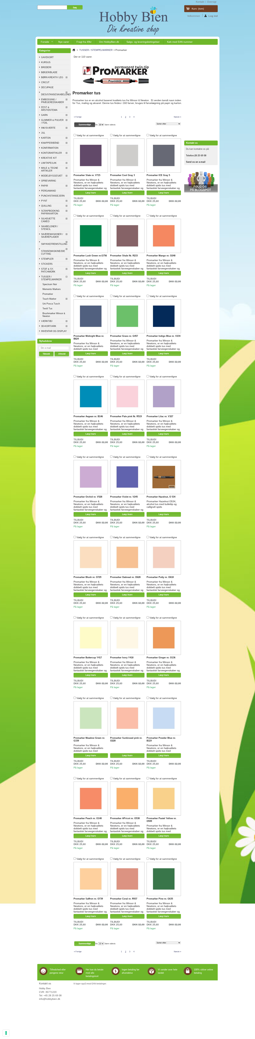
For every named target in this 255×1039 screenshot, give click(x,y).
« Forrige (78, 117)
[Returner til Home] (74, 50)
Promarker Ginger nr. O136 (161, 657)
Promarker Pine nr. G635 (160, 898)
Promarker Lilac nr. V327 (160, 416)
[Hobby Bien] (134, 20)
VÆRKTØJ (46, 321)
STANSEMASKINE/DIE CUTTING (53, 252)
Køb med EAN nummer (180, 41)
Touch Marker (49, 299)
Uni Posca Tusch (51, 303)
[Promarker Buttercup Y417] (91, 638)
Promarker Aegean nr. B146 (88, 416)
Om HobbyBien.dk (109, 41)
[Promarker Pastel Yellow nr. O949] (164, 799)
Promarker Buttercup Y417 (88, 657)
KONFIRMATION (49, 148)
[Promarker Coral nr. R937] (127, 879)
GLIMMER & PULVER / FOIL (52, 121)
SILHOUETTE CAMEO (48, 220)
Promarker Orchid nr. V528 (88, 496)
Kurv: (198, 8)
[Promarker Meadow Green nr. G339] (91, 718)
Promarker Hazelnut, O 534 (161, 496)
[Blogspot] (201, 191)
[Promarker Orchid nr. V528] (91, 477)
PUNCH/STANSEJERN (53, 195)
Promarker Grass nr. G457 (124, 336)
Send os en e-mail (195, 162)
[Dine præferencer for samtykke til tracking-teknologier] (6, 1033)
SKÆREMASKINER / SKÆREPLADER (52, 235)
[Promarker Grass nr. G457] (127, 316)
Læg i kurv (91, 193)
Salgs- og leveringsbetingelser (143, 41)
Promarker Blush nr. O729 (87, 577)
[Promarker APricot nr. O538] (127, 799)
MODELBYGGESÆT (51, 175)
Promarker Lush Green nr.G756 (90, 255)
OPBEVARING (48, 180)
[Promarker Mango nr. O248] (164, 236)
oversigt (211, 1)
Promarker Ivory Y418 (121, 657)
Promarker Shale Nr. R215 (124, 255)
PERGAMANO (48, 190)
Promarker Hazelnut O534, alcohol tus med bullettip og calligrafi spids (162, 504)
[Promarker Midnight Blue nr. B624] (91, 316)
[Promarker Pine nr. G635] (164, 879)
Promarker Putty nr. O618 (160, 577)
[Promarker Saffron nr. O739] (91, 879)
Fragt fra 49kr (84, 41)
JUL (43, 133)
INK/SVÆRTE (48, 128)
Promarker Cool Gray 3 (122, 175)
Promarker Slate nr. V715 (87, 175)
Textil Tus (47, 308)
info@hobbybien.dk (49, 999)
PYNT (44, 201)
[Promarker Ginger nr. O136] (164, 638)
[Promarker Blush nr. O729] (91, 557)
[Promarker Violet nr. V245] (127, 477)
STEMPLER (47, 259)
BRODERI (46, 67)
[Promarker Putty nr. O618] (164, 557)
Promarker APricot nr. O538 (125, 818)
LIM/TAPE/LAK (49, 163)
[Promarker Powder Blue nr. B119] (164, 718)
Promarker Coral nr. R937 (123, 898)
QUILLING (46, 206)
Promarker (47, 294)
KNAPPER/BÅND (50, 143)
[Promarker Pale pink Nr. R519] (127, 397)
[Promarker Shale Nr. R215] (127, 236)
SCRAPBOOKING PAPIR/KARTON (50, 212)
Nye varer (63, 41)
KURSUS (45, 62)
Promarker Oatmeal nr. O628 (125, 577)
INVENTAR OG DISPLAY (54, 331)
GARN (44, 115)
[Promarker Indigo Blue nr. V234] (164, 316)
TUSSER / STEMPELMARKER (51, 278)
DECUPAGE (47, 87)
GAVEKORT (47, 57)
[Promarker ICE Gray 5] (164, 155)
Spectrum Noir (49, 284)
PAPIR (44, 185)
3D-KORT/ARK (48, 326)
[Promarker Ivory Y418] (127, 638)
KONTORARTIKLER (51, 153)
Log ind (213, 16)
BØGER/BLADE (49, 72)
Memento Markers (51, 289)
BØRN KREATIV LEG (52, 77)
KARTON (45, 138)
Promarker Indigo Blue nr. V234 (163, 336)
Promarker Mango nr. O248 (161, 255)
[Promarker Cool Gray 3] (127, 155)
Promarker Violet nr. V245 (124, 496)
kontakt (200, 1)
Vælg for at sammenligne (90, 135)
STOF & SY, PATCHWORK (48, 270)
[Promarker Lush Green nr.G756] (91, 236)
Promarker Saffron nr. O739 (88, 898)
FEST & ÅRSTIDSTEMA (49, 108)
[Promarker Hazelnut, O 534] (164, 477)
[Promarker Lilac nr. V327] (164, 397)
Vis (96, 125)
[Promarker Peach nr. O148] (91, 799)
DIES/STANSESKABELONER (55, 94)
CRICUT (45, 82)
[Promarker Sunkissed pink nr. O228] (127, 718)
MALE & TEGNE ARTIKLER (49, 169)
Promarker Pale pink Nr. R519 (126, 416)
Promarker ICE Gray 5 (158, 175)
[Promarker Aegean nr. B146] (91, 397)
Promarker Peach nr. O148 (88, 818)
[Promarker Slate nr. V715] (91, 155)
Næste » (177, 117)
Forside (43, 42)
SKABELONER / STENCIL (49, 227)
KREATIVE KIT (49, 158)
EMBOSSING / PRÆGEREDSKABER (52, 101)
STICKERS (47, 264)
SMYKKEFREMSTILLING (54, 244)
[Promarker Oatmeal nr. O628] (127, 557)
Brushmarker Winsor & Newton (53, 314)
